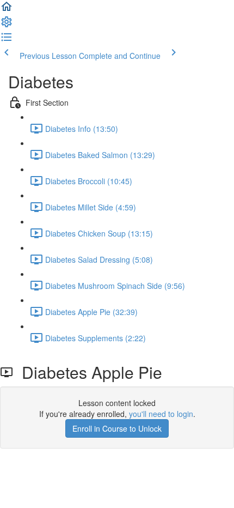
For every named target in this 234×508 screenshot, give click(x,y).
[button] (6, 9)
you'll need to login (161, 413)
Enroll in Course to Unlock (117, 428)
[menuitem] (6, 25)
